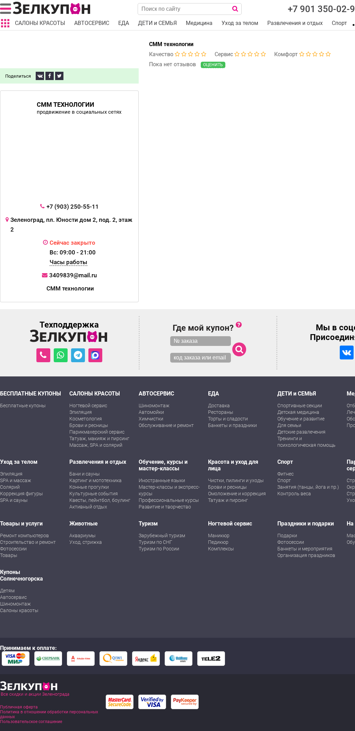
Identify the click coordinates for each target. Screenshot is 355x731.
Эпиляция (80, 412)
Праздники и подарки (305, 523)
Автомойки (151, 412)
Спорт (285, 462)
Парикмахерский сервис (96, 432)
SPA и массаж (15, 480)
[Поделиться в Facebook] (49, 76)
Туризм (148, 523)
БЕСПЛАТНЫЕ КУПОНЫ (30, 393)
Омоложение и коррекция (237, 493)
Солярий (10, 487)
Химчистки (151, 418)
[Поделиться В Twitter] (59, 76)
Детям (7, 590)
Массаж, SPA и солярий (95, 445)
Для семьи (289, 425)
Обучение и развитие (300, 418)
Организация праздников (306, 555)
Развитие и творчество (165, 507)
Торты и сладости (228, 418)
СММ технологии (171, 44)
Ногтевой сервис (88, 405)
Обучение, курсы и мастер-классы (163, 465)
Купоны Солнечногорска (21, 575)
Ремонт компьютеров (24, 535)
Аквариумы (82, 535)
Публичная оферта (19, 707)
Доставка (219, 405)
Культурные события (93, 493)
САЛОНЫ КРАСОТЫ (94, 393)
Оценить (213, 64)
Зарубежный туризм (162, 535)
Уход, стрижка (85, 542)
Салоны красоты (19, 610)
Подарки (287, 535)
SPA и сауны (14, 500)
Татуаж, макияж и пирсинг (99, 438)
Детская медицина (298, 412)
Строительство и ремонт (28, 542)
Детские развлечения (301, 432)
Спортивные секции (299, 405)
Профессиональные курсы (169, 500)
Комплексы (221, 548)
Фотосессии (13, 548)
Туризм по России (159, 548)
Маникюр (219, 535)
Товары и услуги (21, 523)
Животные (83, 523)
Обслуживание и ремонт (166, 425)
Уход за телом (18, 462)
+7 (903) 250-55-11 (72, 206)
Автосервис (13, 597)
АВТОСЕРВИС (156, 393)
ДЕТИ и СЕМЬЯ (296, 393)
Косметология (85, 418)
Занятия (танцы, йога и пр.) (308, 487)
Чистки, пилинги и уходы (236, 480)
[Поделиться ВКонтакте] (40, 76)
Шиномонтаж (154, 405)
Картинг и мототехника (95, 480)
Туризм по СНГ (155, 542)
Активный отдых (88, 507)
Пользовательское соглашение (31, 721)
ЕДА (213, 393)
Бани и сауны (84, 474)
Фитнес (285, 474)
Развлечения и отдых (97, 462)
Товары (8, 555)
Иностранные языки (162, 480)
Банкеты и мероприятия (304, 548)
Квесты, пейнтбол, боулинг (99, 500)
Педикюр (218, 542)
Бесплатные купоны (23, 405)
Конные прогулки (89, 487)
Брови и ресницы (88, 425)
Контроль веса (294, 493)
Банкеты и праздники (232, 425)
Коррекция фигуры (21, 493)
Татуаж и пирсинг (228, 500)
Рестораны (220, 412)
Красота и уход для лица (233, 465)
